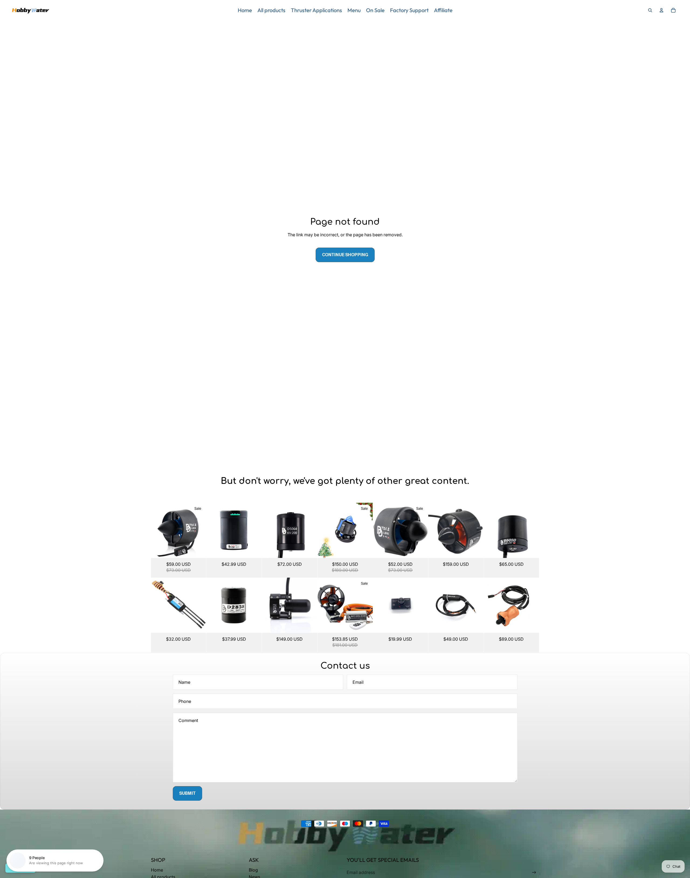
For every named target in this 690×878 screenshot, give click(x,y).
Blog (253, 870)
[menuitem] (245, 10)
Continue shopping (345, 254)
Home (157, 870)
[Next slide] (202, 530)
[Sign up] (534, 872)
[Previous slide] (155, 530)
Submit (187, 793)
